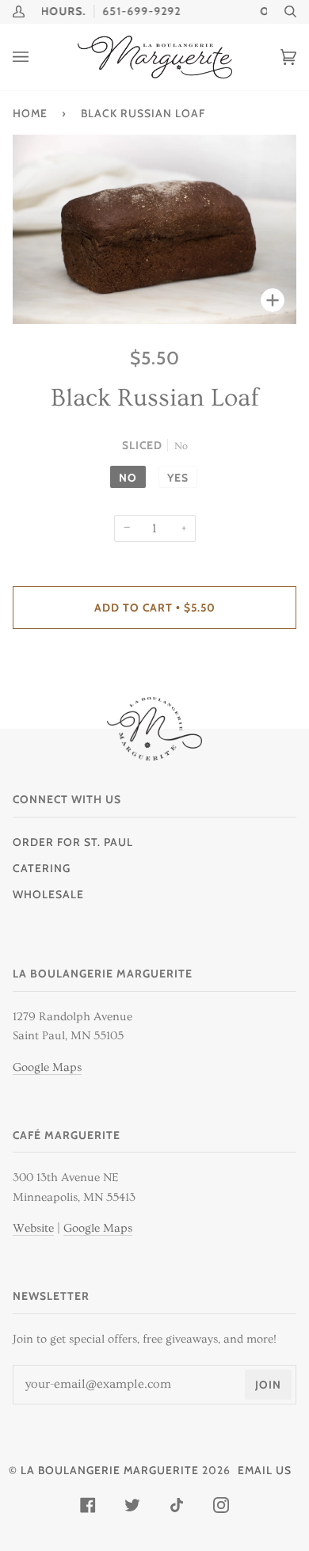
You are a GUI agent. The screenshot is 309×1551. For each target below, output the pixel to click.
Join (268, 1384)
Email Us (265, 1470)
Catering (42, 868)
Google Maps (47, 1067)
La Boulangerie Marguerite (110, 1470)
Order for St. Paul (73, 842)
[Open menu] (36, 57)
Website (33, 1228)
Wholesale (48, 894)
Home (30, 113)
